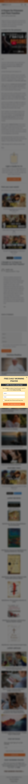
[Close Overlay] (27, 377)
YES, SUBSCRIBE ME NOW (14, 404)
